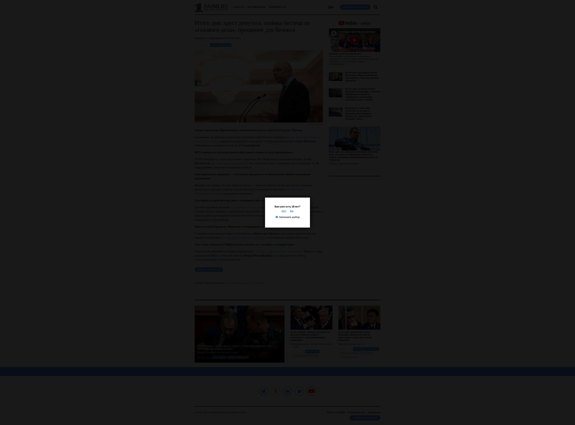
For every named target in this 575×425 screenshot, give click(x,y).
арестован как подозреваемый (229, 163)
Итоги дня (215, 45)
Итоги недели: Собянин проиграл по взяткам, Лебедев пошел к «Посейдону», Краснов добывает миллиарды (310, 336)
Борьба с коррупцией (238, 357)
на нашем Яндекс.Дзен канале (244, 282)
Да (291, 211)
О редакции (373, 412)
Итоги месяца (312, 351)
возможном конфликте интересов (244, 237)
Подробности (277, 7)
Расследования (256, 7)
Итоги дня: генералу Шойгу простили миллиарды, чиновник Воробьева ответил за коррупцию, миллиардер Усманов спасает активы (362, 94)
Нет (284, 211)
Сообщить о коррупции (355, 7)
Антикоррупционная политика (305, 355)
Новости (239, 7)
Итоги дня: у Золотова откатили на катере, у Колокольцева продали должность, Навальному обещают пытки (358, 113)
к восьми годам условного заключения (278, 251)
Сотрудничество (356, 412)
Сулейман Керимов (348, 357)
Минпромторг (367, 353)
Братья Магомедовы (349, 353)
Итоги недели (219, 357)
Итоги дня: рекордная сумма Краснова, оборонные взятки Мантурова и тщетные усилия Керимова (362, 76)
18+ (331, 7)
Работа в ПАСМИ (336, 412)
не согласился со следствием (248, 207)
